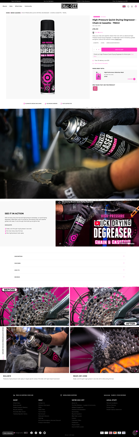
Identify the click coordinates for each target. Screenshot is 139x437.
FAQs (39, 407)
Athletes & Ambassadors (79, 409)
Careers (74, 418)
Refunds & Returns (43, 416)
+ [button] (98, 49)
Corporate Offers (76, 420)
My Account (41, 414)
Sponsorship (75, 411)
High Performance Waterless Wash (114, 72)
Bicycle (5, 6)
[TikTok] (40, 433)
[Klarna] (110, 433)
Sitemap (40, 418)
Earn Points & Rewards (101, 63)
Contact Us (41, 403)
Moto (10, 6)
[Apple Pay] (102, 433)
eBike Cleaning (16, 13)
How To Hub (41, 411)
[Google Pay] (106, 433)
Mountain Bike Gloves (19, 411)
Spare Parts (41, 409)
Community (28, 6)
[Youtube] (44, 433)
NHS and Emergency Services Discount (49, 420)
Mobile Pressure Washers (20, 407)
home (8, 13)
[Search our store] (128, 6)
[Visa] (123, 433)
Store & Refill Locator (78, 427)
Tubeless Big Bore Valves (20, 414)
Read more (118, 39)
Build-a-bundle (17, 405)
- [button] (94, 49)
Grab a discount (8, 433)
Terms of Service (111, 405)
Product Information (44, 422)
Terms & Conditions (112, 403)
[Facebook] (31, 433)
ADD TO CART (119, 49)
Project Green (76, 424)
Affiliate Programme (77, 407)
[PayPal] (119, 433)
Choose (130, 79)
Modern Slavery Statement (114, 409)
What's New (18, 6)
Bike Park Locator (77, 416)
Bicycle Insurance (77, 414)
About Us (74, 403)
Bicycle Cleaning (17, 409)
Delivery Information (44, 405)
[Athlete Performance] (115, 433)
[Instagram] (36, 433)
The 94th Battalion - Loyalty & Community (84, 405)
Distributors (75, 422)
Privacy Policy (110, 407)
